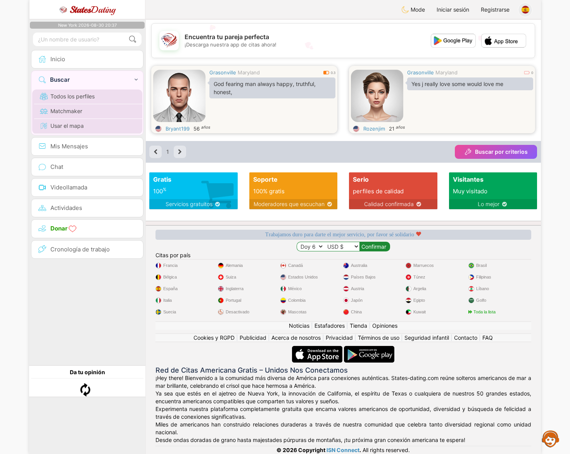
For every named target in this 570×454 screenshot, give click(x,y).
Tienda (358, 325)
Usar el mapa (67, 125)
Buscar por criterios (501, 151)
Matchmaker (66, 111)
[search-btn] (133, 39)
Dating (92, 9)
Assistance (551, 438)
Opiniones (384, 325)
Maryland (249, 72)
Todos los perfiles (72, 96)
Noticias (299, 325)
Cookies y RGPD (214, 337)
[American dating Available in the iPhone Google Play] (369, 349)
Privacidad (339, 337)
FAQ (487, 337)
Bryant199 (178, 129)
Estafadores (329, 325)
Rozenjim (374, 129)
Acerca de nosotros (296, 337)
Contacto (465, 337)
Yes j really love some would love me (457, 84)
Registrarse (495, 9)
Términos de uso (378, 337)
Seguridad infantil (426, 337)
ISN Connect (342, 450)
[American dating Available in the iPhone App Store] (318, 349)
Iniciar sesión (453, 9)
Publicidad (253, 337)
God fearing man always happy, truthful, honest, (265, 88)
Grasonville (222, 72)
